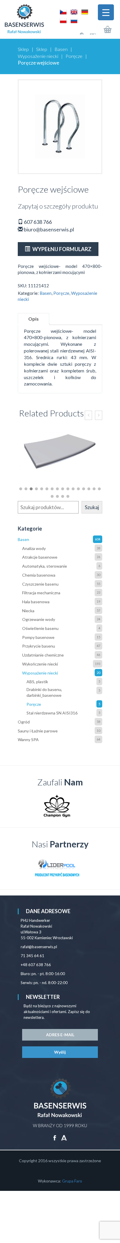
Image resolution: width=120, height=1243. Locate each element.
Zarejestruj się (89, 31)
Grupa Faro (72, 1180)
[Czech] (62, 11)
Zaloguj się (76, 31)
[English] (73, 11)
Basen (61, 49)
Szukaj (92, 507)
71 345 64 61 (32, 955)
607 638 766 (37, 222)
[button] (20, 488)
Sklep (23, 49)
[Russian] (72, 20)
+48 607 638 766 (36, 964)
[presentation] (88, 415)
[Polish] (62, 20)
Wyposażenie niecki (38, 56)
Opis (33, 318)
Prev (25, 805)
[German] (83, 11)
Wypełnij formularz (61, 249)
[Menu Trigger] (106, 12)
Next (94, 805)
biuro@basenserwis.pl (48, 229)
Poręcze (74, 56)
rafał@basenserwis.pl (39, 946)
